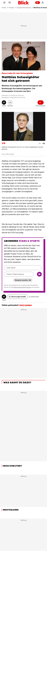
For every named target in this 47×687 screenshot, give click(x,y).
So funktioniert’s (34, 297)
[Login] (42, 2)
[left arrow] (43, 143)
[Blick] (23, 2)
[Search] (9, 2)
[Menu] (4, 2)
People (11, 7)
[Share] (4, 102)
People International (24, 7)
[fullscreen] (23, 126)
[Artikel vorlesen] (10, 102)
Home (4, 7)
